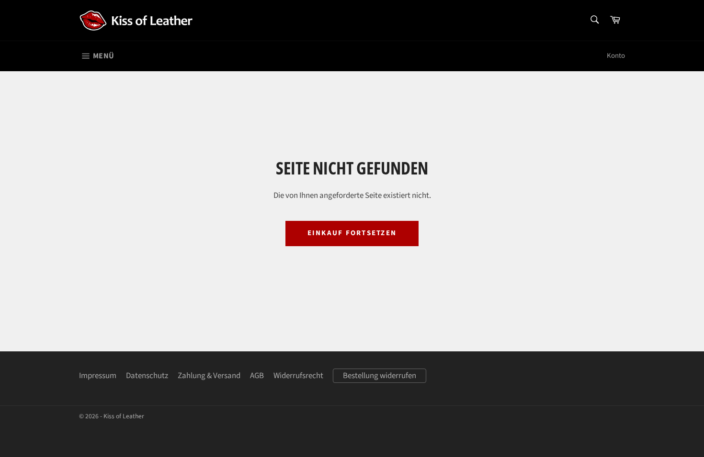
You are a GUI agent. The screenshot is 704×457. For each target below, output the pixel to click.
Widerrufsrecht (298, 375)
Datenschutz (147, 375)
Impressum (97, 375)
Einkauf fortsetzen (352, 233)
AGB (257, 375)
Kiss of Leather (123, 416)
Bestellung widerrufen (379, 375)
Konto (616, 56)
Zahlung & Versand (209, 375)
